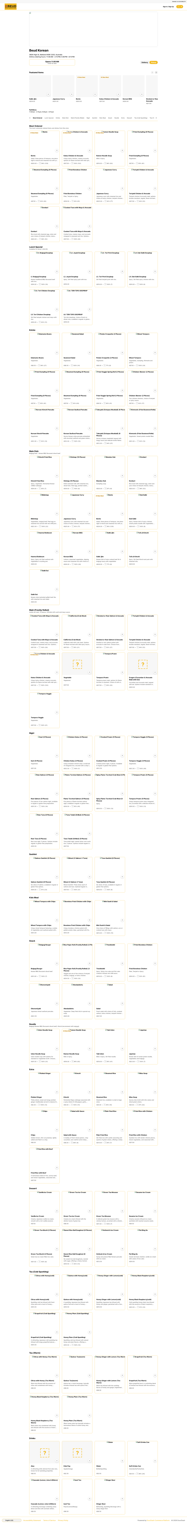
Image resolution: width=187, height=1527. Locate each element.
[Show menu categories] (29, 117)
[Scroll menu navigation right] (156, 117)
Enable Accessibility (179, 1)
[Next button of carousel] (156, 72)
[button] (40, 89)
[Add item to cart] (48, 94)
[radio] (145, 62)
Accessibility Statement (32, 1520)
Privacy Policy (63, 1520)
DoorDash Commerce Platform (158, 1520)
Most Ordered (37, 118)
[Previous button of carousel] (152, 72)
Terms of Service (49, 1520)
